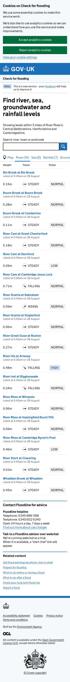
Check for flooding (16, 78)
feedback (50, 86)
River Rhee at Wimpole (19, 397)
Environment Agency (29, 626)
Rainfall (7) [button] (50, 157)
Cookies (38, 615)
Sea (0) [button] (36, 157)
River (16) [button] (22, 157)
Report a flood (11, 587)
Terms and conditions (15, 619)
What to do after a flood (17, 577)
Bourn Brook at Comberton (22, 213)
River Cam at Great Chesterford (25, 233)
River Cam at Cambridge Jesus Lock (27, 274)
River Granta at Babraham (21, 295)
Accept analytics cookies (35, 40)
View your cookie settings (20, 57)
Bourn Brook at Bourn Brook (22, 193)
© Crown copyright (35, 672)
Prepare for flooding (14, 567)
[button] (8, 157)
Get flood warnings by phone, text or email (28, 562)
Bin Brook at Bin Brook (19, 172)
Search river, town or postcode (23, 139)
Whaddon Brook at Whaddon (23, 478)
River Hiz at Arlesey (16, 356)
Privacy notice (54, 615)
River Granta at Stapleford (21, 315)
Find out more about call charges (25, 527)
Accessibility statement (16, 615)
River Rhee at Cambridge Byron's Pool (29, 438)
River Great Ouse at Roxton (22, 336)
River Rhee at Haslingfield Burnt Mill (28, 417)
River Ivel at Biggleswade (20, 376)
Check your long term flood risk (21, 582)
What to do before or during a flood (24, 572)
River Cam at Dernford (18, 254)
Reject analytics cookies (35, 50)
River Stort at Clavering (19, 458)
